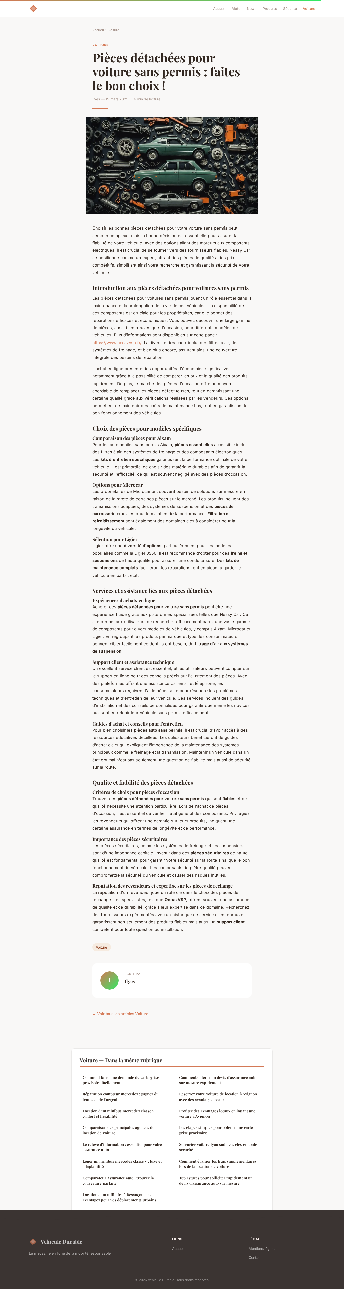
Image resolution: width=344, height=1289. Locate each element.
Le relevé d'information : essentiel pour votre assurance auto (122, 1147)
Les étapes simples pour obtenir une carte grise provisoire (216, 1130)
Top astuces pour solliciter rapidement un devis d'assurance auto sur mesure (216, 1180)
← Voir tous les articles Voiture (120, 1013)
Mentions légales (262, 1248)
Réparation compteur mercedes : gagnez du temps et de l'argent (121, 1096)
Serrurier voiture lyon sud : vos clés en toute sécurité (218, 1147)
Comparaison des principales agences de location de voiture (118, 1130)
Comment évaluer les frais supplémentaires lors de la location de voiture (218, 1164)
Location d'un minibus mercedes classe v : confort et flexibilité (119, 1113)
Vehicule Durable (61, 1241)
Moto (236, 8)
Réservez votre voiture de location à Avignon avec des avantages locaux (218, 1096)
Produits (270, 8)
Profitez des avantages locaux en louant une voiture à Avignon (217, 1113)
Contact (255, 1257)
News (252, 8)
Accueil (219, 8)
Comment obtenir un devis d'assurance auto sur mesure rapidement (217, 1080)
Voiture (309, 8)
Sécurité (290, 8)
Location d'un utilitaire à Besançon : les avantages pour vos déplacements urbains (119, 1197)
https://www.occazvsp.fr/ (116, 342)
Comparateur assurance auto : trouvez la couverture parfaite (118, 1180)
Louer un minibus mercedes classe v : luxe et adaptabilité (122, 1164)
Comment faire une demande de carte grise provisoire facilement (121, 1080)
